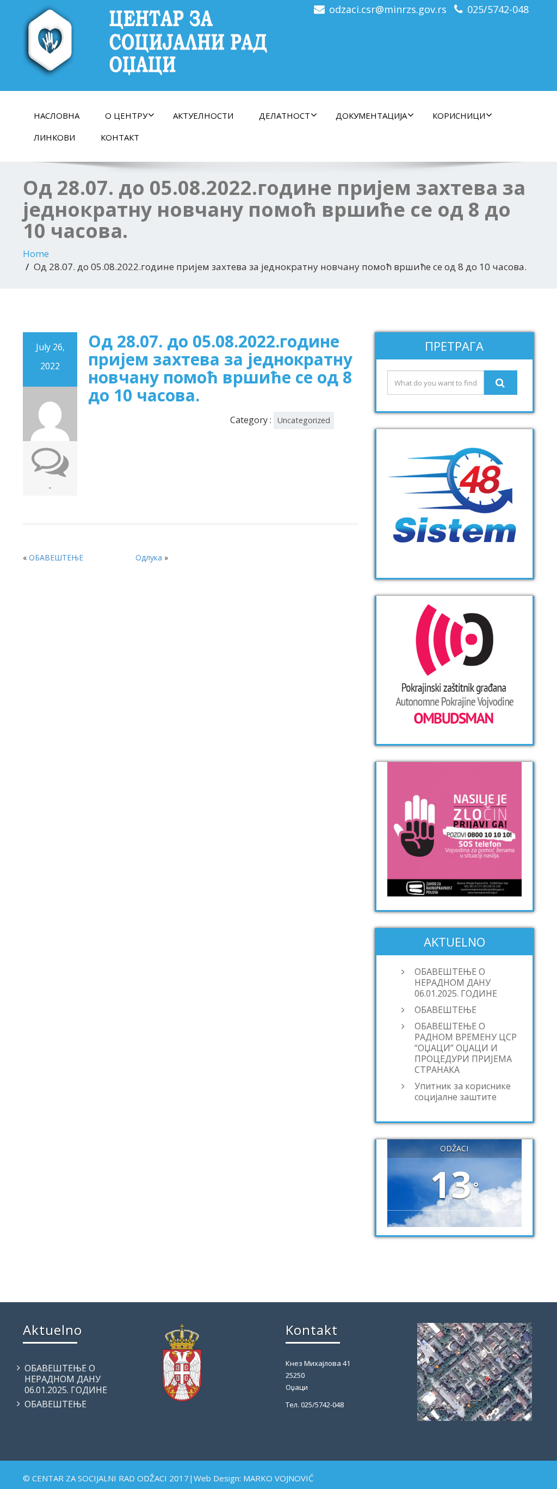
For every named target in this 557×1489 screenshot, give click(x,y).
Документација (371, 115)
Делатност (284, 115)
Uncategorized (303, 420)
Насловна (56, 115)
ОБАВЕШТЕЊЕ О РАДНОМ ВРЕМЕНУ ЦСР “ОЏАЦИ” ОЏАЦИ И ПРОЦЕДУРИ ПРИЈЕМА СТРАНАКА (465, 1048)
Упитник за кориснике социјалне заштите (462, 1091)
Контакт (120, 137)
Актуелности (203, 115)
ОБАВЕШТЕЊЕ (56, 557)
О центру (126, 115)
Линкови (54, 137)
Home (36, 253)
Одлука (148, 557)
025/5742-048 (498, 9)
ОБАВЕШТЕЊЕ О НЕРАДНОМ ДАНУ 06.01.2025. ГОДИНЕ (455, 982)
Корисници (458, 115)
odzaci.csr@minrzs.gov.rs (388, 9)
